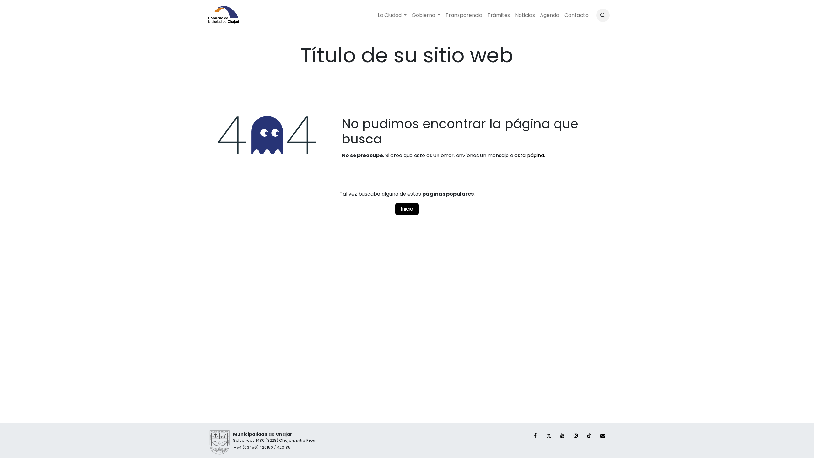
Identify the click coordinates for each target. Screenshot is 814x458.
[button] (603, 15)
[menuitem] (392, 15)
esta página (529, 155)
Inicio (407, 208)
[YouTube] (562, 435)
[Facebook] (535, 435)
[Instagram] (576, 435)
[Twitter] (549, 435)
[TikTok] (589, 435)
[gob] (603, 435)
